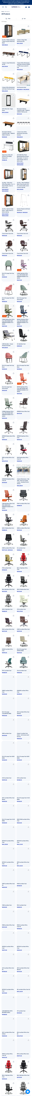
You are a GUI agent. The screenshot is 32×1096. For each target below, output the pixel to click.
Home (2, 11)
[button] (2, 7)
